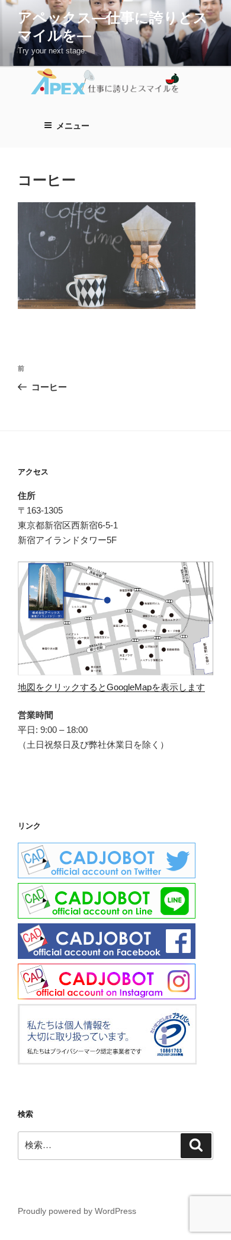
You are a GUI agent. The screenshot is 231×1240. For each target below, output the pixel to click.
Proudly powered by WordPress (77, 1211)
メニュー (72, 125)
